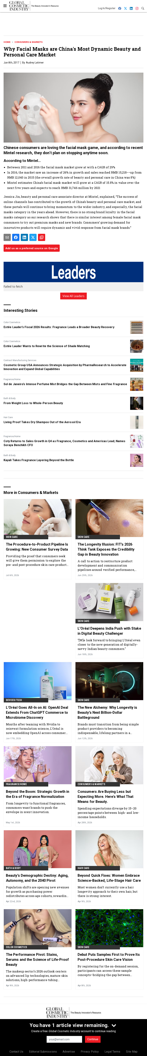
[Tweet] (33, 237)
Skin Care (12, 537)
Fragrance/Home (12, 379)
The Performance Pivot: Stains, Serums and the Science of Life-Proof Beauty (37, 959)
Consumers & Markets (28, 42)
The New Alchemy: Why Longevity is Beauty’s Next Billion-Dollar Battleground (107, 712)
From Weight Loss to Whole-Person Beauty (33, 403)
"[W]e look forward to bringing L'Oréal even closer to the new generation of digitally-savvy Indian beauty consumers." (109, 644)
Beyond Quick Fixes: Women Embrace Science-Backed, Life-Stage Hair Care (109, 878)
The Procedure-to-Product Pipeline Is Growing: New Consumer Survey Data (37, 546)
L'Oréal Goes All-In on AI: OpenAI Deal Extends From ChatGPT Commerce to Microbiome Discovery (37, 712)
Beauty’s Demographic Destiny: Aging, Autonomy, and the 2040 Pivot (37, 878)
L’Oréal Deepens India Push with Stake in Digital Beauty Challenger (109, 631)
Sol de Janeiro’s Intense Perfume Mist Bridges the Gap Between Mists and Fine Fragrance (65, 384)
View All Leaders (74, 296)
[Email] (7, 237)
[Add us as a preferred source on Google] (41, 237)
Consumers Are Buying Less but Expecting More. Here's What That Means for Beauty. (105, 796)
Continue (92, 1039)
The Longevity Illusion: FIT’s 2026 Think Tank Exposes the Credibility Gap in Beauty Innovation (106, 549)
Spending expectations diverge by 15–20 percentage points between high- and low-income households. (108, 812)
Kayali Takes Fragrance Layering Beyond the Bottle (39, 460)
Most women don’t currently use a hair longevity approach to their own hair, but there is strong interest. (107, 891)
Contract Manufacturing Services (20, 360)
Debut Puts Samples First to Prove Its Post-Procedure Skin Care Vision (109, 957)
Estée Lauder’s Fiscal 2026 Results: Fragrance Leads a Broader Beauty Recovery (59, 327)
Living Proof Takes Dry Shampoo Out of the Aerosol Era (42, 422)
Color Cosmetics (12, 322)
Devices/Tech (14, 700)
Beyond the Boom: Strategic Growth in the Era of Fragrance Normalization (37, 794)
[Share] (15, 237)
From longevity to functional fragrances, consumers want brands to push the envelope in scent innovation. (35, 807)
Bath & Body (10, 398)
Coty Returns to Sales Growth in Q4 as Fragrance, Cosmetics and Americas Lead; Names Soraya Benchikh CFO (64, 443)
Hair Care (8, 417)
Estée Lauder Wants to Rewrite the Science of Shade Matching (47, 346)
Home (7, 42)
